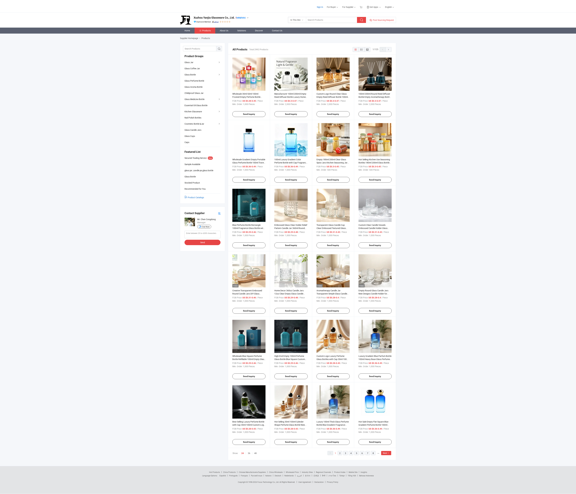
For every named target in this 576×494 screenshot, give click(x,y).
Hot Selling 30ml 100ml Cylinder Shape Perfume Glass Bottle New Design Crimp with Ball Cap (289, 424)
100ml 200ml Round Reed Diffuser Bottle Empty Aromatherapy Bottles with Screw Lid (375, 96)
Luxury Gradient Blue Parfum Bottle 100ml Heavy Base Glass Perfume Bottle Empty (375, 359)
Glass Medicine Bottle (194, 99)
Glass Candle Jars (192, 129)
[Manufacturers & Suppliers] (199, 5)
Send (202, 242)
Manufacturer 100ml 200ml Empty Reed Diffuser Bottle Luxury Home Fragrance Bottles (290, 96)
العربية (299, 475)
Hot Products (214, 472)
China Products (229, 472)
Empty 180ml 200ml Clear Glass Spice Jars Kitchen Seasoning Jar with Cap (331, 162)
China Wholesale (276, 472)
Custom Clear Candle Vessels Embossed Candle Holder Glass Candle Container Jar (372, 228)
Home (187, 30)
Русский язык (256, 475)
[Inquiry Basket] (361, 7)
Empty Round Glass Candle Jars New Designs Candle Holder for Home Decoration (373, 293)
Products (206, 30)
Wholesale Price (292, 472)
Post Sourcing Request (383, 20)
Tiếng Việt (352, 475)
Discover (259, 30)
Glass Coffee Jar (192, 68)
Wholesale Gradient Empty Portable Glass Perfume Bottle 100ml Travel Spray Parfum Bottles (248, 162)
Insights (364, 472)
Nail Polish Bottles (192, 117)
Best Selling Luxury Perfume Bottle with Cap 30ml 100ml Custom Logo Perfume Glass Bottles (248, 424)
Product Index (339, 472)
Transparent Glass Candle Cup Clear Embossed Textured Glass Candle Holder (331, 228)
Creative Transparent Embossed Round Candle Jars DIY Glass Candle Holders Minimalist (247, 293)
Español (222, 475)
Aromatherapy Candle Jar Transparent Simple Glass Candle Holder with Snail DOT (331, 293)
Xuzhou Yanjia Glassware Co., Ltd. (214, 17)
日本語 (316, 475)
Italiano (268, 475)
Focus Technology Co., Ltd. (268, 482)
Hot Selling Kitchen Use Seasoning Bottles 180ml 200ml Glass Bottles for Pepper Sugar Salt (374, 162)
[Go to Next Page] (388, 49)
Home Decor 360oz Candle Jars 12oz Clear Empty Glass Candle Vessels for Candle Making (289, 293)
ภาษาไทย (332, 475)
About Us (224, 30)
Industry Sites (307, 472)
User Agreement (304, 482)
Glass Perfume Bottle (194, 80)
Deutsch (278, 475)
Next (385, 453)
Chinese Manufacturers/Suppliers (252, 472)
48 (255, 453)
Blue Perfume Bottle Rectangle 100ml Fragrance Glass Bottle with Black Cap (248, 228)
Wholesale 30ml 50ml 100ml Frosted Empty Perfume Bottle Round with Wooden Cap (246, 96)
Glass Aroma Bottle (193, 86)
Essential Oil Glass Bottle (195, 105)
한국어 (307, 475)
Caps (186, 142)
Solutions (241, 30)
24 (242, 453)
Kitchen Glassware (193, 111)
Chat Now (205, 226)
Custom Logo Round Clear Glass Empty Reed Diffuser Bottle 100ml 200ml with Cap (332, 96)
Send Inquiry (249, 114)
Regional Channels (323, 472)
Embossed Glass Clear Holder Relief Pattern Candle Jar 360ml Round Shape (290, 228)
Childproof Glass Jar (194, 93)
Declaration (319, 482)
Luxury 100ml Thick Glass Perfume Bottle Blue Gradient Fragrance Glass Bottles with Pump (332, 424)
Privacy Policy (332, 482)
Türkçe (342, 475)
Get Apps (374, 7)
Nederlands (289, 475)
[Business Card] (219, 213)
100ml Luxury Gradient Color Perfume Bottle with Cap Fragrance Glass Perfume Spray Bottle (290, 162)
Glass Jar (188, 62)
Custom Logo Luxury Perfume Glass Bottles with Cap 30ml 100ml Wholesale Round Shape (332, 359)
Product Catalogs (196, 197)
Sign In (320, 7)
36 (249, 453)
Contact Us (277, 30)
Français (244, 475)
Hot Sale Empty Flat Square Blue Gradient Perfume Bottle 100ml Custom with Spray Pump (373, 424)
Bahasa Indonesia (366, 475)
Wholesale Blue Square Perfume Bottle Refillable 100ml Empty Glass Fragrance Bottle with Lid (248, 359)
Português (233, 475)
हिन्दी (323, 475)
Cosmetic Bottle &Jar (194, 123)
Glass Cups (189, 136)
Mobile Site (353, 472)
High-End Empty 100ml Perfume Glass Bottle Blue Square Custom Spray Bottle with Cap (289, 359)
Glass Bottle (190, 74)
